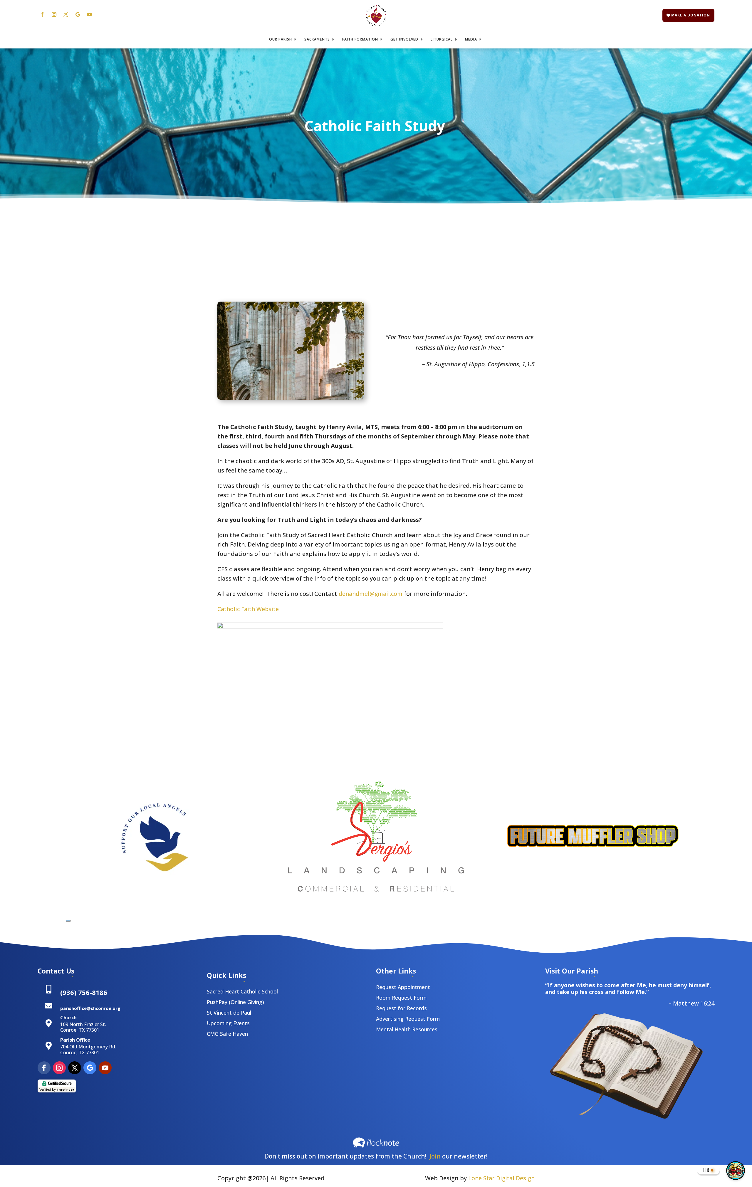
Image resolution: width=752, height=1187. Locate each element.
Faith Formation (360, 39)
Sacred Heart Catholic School (242, 991)
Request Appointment (403, 987)
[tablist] (68, 919)
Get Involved (404, 39)
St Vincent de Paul (229, 1012)
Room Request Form (401, 997)
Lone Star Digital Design (501, 1178)
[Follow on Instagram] (54, 14)
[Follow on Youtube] (89, 14)
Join (435, 1156)
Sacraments (317, 39)
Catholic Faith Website (248, 609)
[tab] (68, 921)
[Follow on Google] (77, 14)
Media (471, 39)
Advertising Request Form (408, 1018)
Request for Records (401, 1008)
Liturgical (442, 39)
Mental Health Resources (406, 1029)
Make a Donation (690, 15)
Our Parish (280, 39)
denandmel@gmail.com (369, 594)
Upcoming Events (228, 1023)
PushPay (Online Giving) (235, 1002)
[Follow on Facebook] (42, 14)
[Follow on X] (65, 14)
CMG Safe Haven (227, 1033)
